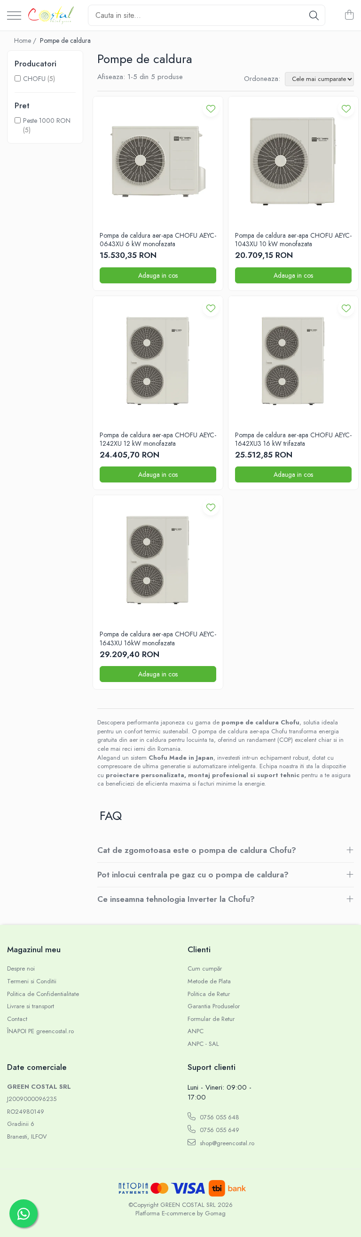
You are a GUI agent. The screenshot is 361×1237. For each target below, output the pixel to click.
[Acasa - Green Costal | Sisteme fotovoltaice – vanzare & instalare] (51, 15)
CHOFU (34, 78)
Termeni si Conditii (31, 981)
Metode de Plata (209, 981)
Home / (26, 40)
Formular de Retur (211, 1019)
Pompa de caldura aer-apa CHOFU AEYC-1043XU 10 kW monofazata (293, 239)
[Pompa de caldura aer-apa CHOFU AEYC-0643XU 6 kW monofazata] (158, 161)
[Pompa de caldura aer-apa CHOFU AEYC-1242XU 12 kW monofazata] (158, 361)
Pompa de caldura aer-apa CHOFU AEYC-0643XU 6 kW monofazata (158, 239)
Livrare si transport (30, 1006)
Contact (17, 1019)
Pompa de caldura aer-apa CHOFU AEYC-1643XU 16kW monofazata (158, 638)
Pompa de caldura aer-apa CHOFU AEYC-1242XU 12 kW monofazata (158, 439)
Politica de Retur (209, 994)
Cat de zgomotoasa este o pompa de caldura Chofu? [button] (196, 850)
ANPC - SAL (203, 1044)
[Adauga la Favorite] (211, 108)
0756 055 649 (218, 1129)
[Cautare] (314, 15)
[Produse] (14, 16)
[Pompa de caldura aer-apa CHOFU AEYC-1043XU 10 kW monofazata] (293, 161)
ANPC (196, 1031)
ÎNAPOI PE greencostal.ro (40, 1031)
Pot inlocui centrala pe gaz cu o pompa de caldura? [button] (193, 874)
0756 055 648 (218, 1117)
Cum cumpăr (205, 968)
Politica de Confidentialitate (43, 994)
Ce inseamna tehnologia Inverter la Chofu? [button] (176, 899)
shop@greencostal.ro (226, 1143)
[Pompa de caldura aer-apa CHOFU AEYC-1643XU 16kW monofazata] (158, 560)
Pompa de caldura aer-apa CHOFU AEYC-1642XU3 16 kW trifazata (293, 439)
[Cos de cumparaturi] (349, 15)
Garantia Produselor (214, 1006)
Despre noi (21, 968)
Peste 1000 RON (47, 120)
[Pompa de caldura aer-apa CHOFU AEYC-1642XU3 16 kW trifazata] (293, 361)
